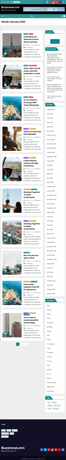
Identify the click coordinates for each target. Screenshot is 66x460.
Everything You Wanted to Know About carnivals (31, 39)
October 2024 (51, 203)
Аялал (49, 314)
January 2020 (51, 293)
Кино (48, 335)
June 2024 (50, 221)
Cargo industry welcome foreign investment (31, 163)
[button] (60, 16)
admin (39, 45)
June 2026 (50, 118)
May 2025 (50, 174)
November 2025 (51, 148)
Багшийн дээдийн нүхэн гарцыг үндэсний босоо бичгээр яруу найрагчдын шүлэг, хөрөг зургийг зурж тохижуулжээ (54, 88)
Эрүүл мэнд (56, 408)
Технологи (50, 352)
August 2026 (50, 109)
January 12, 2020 (30, 45)
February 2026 (51, 135)
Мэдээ (49, 339)
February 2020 (51, 289)
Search (49, 32)
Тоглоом (49, 357)
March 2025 (50, 182)
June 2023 (50, 272)
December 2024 (51, 195)
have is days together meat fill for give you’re (31, 287)
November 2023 (51, 251)
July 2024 (50, 216)
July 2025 (50, 165)
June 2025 (50, 169)
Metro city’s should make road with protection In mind (32, 71)
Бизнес (25, 65)
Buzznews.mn (10, 7)
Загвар (49, 331)
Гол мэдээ (50, 322)
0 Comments (29, 47)
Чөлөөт (49, 378)
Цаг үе (49, 374)
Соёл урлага (50, 344)
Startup (49, 309)
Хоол (48, 365)
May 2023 (50, 276)
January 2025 (51, 191)
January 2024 (51, 242)
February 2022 (51, 281)
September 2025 (52, 156)
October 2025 (51, 152)
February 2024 (51, 238)
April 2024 (50, 229)
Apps (48, 305)
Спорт (49, 348)
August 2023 (50, 263)
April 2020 (50, 285)
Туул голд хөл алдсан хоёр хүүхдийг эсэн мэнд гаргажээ (54, 78)
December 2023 (51, 246)
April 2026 (50, 126)
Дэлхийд (26, 128)
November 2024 (51, 199)
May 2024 (50, 225)
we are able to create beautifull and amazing (31, 320)
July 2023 (50, 268)
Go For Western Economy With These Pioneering (31, 102)
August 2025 (50, 161)
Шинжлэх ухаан (32, 65)
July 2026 (50, 114)
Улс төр (31, 97)
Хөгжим (49, 369)
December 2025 (51, 144)
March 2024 (50, 233)
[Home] (2, 16)
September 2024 (52, 208)
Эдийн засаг (32, 128)
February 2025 (51, 186)
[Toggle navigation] (32, 16)
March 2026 (50, 131)
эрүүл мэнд (34, 189)
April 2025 (50, 178)
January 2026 (51, 139)
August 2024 (50, 212)
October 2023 (51, 255)
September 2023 (52, 259)
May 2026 (50, 122)
